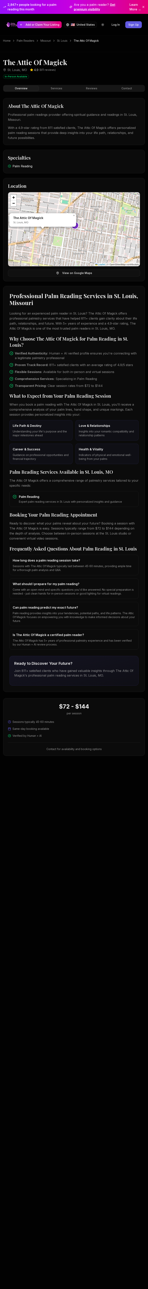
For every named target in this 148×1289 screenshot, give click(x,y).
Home (7, 40)
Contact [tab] (126, 88)
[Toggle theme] (102, 24)
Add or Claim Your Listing (42, 24)
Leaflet (101, 264)
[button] (73, 215)
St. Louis (62, 40)
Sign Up (133, 24)
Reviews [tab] (91, 88)
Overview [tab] (21, 88)
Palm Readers (25, 40)
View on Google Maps (77, 273)
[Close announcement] (143, 6)
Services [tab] (56, 88)
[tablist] (74, 88)
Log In (116, 24)
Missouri (45, 40)
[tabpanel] (74, 395)
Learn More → (135, 7)
